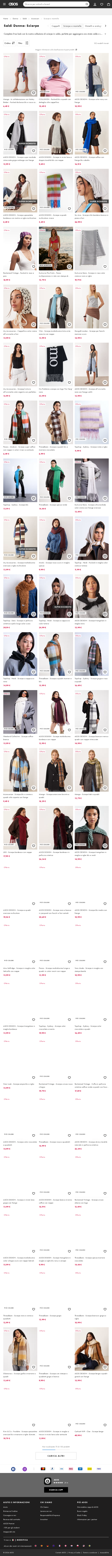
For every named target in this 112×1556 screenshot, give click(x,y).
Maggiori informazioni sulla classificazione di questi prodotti (54, 50)
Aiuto (5, 1507)
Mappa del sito (9, 1531)
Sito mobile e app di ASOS (87, 1507)
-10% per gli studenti (11, 1527)
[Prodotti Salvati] (101, 4)
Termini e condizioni (90, 1552)
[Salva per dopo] (33, 93)
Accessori (35, 18)
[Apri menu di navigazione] (4, 4)
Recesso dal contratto (11, 1519)
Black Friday (82, 1515)
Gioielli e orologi (93, 26)
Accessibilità (104, 1552)
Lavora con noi (46, 1511)
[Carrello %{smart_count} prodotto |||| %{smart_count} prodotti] (108, 4)
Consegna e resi (9, 1515)
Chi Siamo (44, 1507)
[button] (36, 1546)
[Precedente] (48, 26)
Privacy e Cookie (74, 1552)
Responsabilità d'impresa (50, 1515)
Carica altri (56, 1455)
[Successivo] (105, 26)
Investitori (44, 1519)
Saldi (25, 18)
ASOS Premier (9, 1523)
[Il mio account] (95, 4)
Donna (15, 18)
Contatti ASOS (61, 1552)
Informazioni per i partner (87, 1519)
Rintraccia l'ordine (10, 1511)
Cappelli (56, 26)
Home (5, 18)
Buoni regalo (82, 1511)
